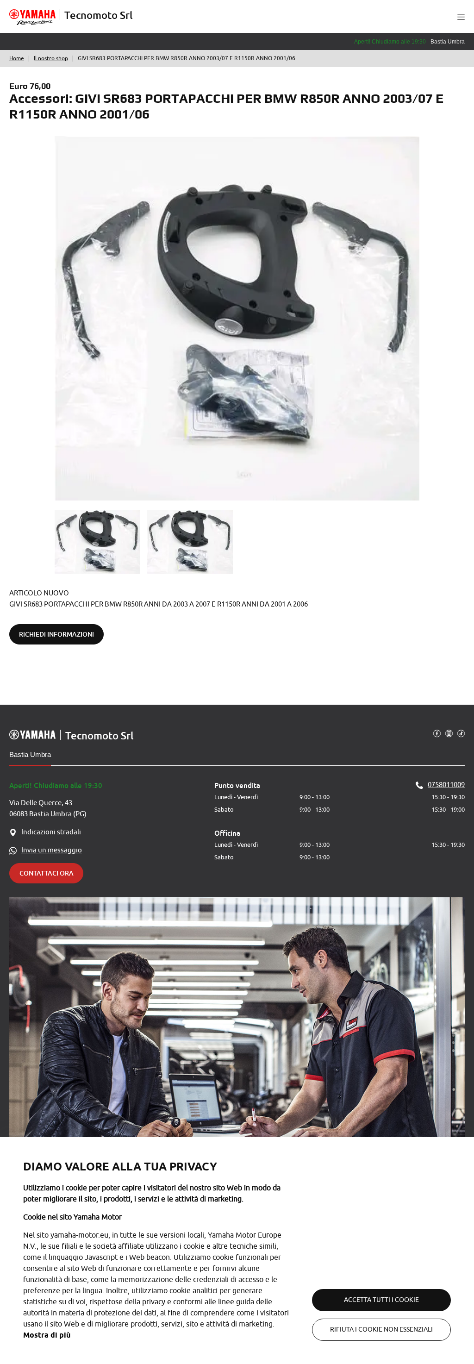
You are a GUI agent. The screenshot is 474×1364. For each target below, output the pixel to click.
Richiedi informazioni (56, 634)
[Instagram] (449, 733)
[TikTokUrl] (461, 733)
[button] (461, 16)
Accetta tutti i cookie (381, 1300)
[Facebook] (437, 733)
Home (16, 58)
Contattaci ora (46, 873)
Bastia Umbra (30, 754)
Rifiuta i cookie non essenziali (381, 1329)
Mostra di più (46, 1335)
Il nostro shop (51, 58)
